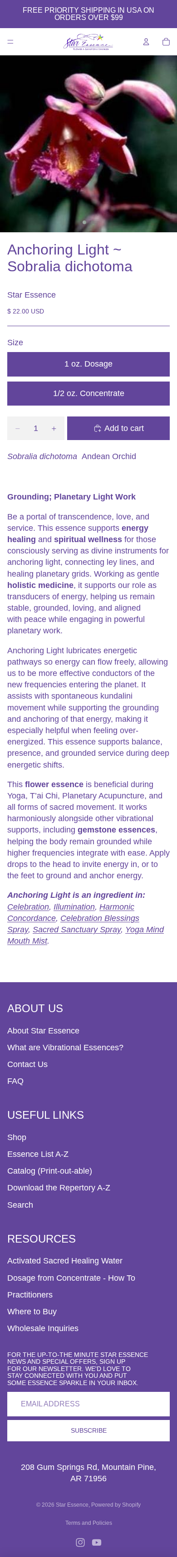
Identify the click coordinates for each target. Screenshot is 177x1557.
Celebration (28, 906)
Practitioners (30, 1294)
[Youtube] (96, 1542)
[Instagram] (80, 1542)
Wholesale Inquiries (43, 1328)
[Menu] (10, 41)
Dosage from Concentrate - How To (71, 1278)
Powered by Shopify (116, 1505)
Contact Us (27, 1064)
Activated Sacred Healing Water (65, 1260)
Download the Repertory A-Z (58, 1187)
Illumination (74, 906)
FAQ (15, 1081)
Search (20, 1204)
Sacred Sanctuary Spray (77, 929)
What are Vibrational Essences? (65, 1047)
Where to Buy (32, 1311)
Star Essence (72, 1505)
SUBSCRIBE (89, 1430)
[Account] (146, 42)
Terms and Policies (88, 1523)
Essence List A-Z (38, 1154)
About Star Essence (43, 1030)
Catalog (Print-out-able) (49, 1170)
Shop (16, 1137)
